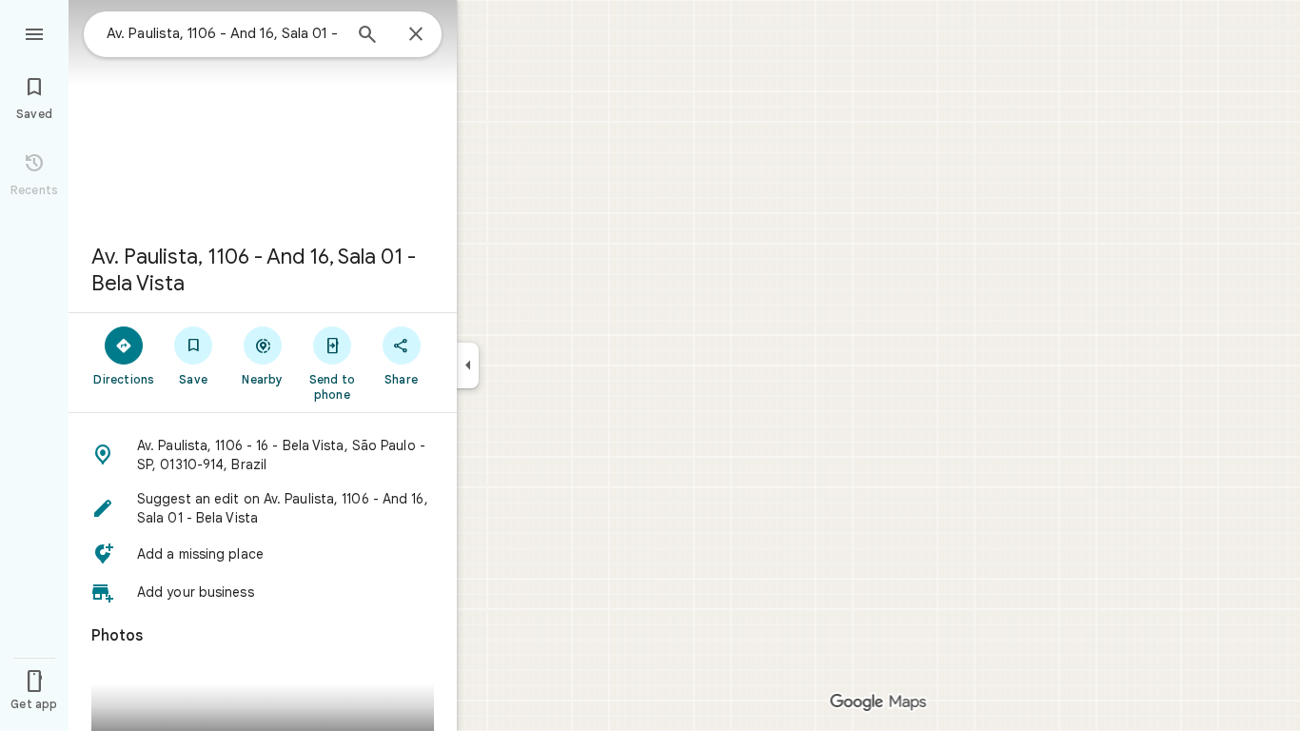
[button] (263, 455)
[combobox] (224, 33)
